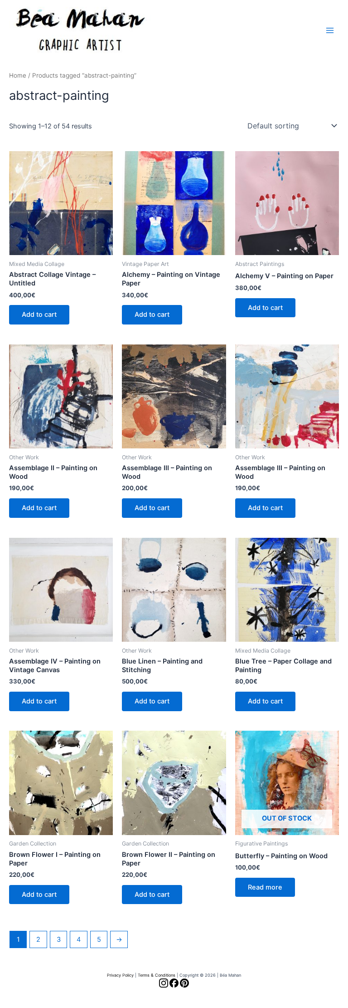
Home (17, 75)
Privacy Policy (120, 975)
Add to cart (39, 314)
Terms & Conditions (156, 975)
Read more (265, 887)
